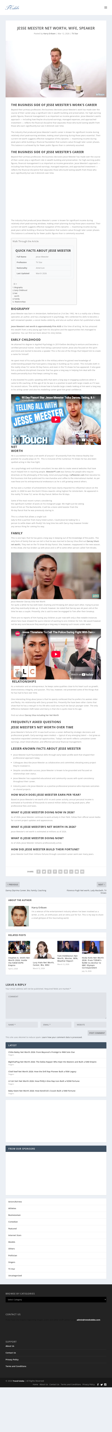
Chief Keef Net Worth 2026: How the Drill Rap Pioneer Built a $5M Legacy (42, 1071)
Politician (12, 1255)
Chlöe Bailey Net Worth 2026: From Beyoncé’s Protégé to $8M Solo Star (41, 1052)
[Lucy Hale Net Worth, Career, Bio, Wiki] (44, 950)
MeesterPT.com (53, 471)
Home (35, 1384)
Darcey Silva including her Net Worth (42, 715)
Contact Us (11, 1352)
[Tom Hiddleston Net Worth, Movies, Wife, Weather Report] (68, 946)
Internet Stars (14, 1235)
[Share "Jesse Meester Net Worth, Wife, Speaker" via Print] (82, 871)
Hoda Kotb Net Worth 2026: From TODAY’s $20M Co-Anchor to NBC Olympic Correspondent (93, 962)
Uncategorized (15, 1275)
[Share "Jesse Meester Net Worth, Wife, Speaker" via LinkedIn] (60, 871)
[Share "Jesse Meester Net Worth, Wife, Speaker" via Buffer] (66, 871)
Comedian (13, 1221)
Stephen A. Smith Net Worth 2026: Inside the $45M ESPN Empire (19, 961)
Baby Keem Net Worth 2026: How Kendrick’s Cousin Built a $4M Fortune (41, 1090)
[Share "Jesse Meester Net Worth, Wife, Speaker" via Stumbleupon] (71, 871)
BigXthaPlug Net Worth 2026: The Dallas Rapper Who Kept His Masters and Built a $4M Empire (52, 1062)
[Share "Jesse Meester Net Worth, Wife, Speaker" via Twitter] (44, 871)
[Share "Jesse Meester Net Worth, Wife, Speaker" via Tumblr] (49, 871)
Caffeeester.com (77, 475)
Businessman (14, 1215)
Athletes (12, 1208)
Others (11, 1248)
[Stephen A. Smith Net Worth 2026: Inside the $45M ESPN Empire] (19, 947)
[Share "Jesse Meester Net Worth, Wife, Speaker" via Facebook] (38, 871)
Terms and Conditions (16, 1366)
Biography (18, 287)
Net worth (16, 294)
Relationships (20, 302)
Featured (12, 1228)
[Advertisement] (56, 197)
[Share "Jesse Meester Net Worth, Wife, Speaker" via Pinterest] (55, 871)
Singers (11, 1055)
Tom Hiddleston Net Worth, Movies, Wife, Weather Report (67, 958)
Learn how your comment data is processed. (62, 1037)
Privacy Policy (12, 1359)
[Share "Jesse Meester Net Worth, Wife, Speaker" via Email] (76, 871)
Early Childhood (20, 290)
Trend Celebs (18, 1381)
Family (17, 299)
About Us (10, 1346)
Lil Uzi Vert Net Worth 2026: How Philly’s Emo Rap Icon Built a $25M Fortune (43, 1081)
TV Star (75, 33)
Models (11, 1242)
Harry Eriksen (49, 33)
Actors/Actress (15, 1201)
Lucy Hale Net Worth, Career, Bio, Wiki (43, 963)
